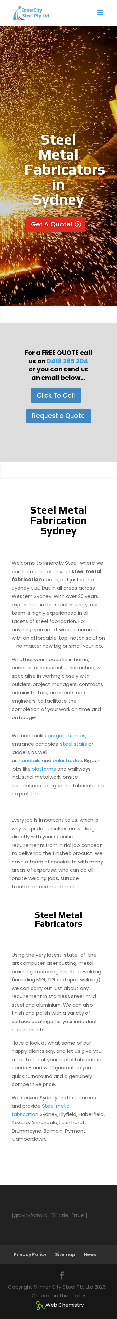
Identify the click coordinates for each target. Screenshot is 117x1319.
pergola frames (66, 735)
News (90, 1254)
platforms (44, 768)
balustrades (67, 760)
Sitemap (65, 1254)
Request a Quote (58, 416)
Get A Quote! (51, 224)
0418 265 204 (67, 361)
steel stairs (73, 743)
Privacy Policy (30, 1254)
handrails (30, 760)
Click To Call (56, 395)
